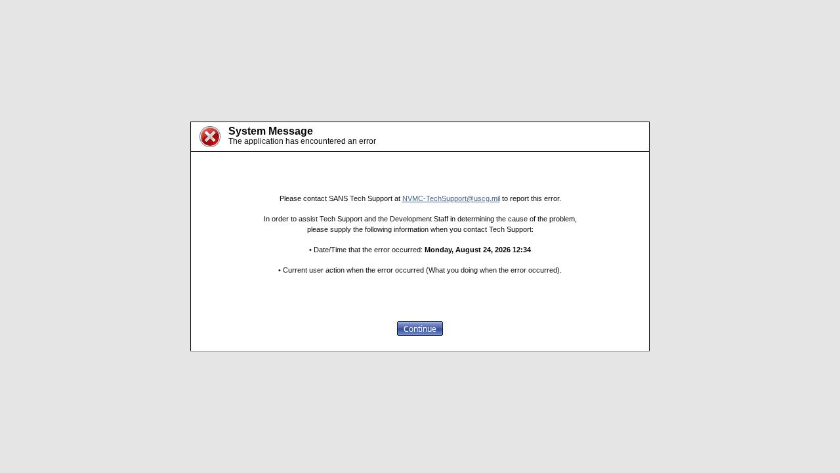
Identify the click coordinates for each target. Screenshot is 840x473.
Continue (420, 328)
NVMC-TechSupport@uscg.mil (451, 198)
